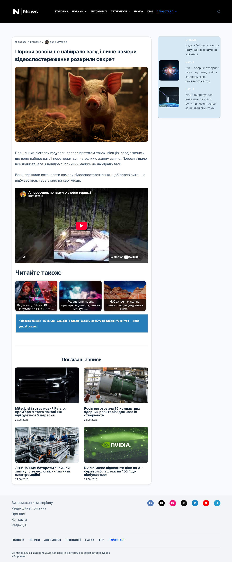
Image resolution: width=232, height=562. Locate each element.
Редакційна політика (29, 508)
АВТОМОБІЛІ (98, 11)
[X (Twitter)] (161, 503)
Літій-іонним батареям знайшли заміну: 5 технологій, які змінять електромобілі (42, 471)
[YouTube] (206, 503)
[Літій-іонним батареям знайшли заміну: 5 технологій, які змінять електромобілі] (47, 445)
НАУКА (138, 11)
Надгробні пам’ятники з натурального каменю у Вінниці (202, 49)
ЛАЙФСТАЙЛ (165, 11)
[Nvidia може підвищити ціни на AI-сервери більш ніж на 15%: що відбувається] (116, 445)
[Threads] (184, 503)
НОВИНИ (77, 11)
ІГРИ (150, 11)
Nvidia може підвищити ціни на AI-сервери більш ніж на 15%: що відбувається (113, 471)
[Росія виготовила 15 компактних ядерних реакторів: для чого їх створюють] (116, 385)
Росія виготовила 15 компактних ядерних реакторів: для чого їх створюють (112, 411)
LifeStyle (35, 42)
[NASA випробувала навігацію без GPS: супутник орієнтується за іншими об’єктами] (169, 97)
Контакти (19, 519)
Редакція (19, 525)
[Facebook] (150, 503)
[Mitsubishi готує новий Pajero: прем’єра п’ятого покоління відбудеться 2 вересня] (47, 385)
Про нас (18, 514)
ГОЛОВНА (61, 11)
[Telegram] (217, 503)
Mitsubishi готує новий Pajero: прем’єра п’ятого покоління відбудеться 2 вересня (40, 411)
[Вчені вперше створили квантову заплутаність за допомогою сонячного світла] (169, 70)
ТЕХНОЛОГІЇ (119, 11)
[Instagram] (172, 503)
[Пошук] (218, 11)
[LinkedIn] (195, 503)
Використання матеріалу (32, 503)
